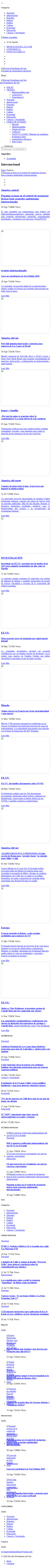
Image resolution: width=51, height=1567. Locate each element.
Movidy (15, 124)
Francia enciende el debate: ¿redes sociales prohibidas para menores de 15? (20, 934)
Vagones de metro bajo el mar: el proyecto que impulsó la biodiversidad (22, 487)
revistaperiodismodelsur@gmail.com (16, 1552)
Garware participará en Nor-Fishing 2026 (20, 276)
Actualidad (11, 158)
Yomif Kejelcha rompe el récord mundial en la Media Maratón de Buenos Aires (28, 1377)
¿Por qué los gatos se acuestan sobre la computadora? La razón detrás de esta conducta (23, 417)
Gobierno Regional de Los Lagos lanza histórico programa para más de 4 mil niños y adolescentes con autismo (25, 1049)
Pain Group (17, 141)
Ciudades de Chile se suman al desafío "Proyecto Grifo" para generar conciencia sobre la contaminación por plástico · (23, 1264)
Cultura (10, 25)
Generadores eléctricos (21, 139)
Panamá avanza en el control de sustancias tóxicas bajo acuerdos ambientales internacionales (25, 198)
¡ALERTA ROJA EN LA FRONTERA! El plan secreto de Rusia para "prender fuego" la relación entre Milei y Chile (24, 856)
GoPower (16, 132)
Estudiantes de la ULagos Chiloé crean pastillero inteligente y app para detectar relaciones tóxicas (23, 1084)
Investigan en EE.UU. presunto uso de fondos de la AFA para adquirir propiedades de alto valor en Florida (24, 566)
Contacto (10, 1563)
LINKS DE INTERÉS (16, 122)
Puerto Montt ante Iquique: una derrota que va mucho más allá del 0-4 (27, 1350)
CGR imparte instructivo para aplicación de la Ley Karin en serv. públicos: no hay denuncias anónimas (25, 1312)
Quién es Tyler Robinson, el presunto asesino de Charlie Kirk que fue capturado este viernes (23, 1009)
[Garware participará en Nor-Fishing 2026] (25, 265)
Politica (10, 23)
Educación (11, 30)
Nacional (10, 13)
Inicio (3, 170)
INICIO (10, 87)
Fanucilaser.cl (18, 97)
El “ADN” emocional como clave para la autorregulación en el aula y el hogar (19, 1115)
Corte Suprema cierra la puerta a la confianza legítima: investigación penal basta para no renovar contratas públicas (24, 1067)
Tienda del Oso (18, 129)
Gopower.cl (17, 95)
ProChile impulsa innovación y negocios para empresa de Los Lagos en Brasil (22, 344)
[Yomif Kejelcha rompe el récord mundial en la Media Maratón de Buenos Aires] (12, 1382)
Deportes (10, 18)
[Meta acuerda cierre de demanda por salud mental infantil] (25, 627)
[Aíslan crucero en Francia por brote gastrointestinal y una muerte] (25, 700)
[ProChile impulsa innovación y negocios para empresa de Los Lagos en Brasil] (25, 332)
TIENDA (11, 90)
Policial (10, 20)
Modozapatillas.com (20, 92)
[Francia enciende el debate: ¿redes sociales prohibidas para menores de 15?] (25, 922)
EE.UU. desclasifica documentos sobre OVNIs (22, 783)
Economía (11, 28)
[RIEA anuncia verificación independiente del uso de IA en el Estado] (28, 1135)
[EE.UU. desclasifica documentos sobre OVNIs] (25, 772)
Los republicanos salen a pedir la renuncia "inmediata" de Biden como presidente (20, 1281)
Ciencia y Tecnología (16, 33)
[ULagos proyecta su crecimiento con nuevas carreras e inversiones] (28, 1156)
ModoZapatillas (18, 127)
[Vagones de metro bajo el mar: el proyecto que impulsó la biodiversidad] (25, 475)
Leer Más (5, 296)
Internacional (12, 15)
